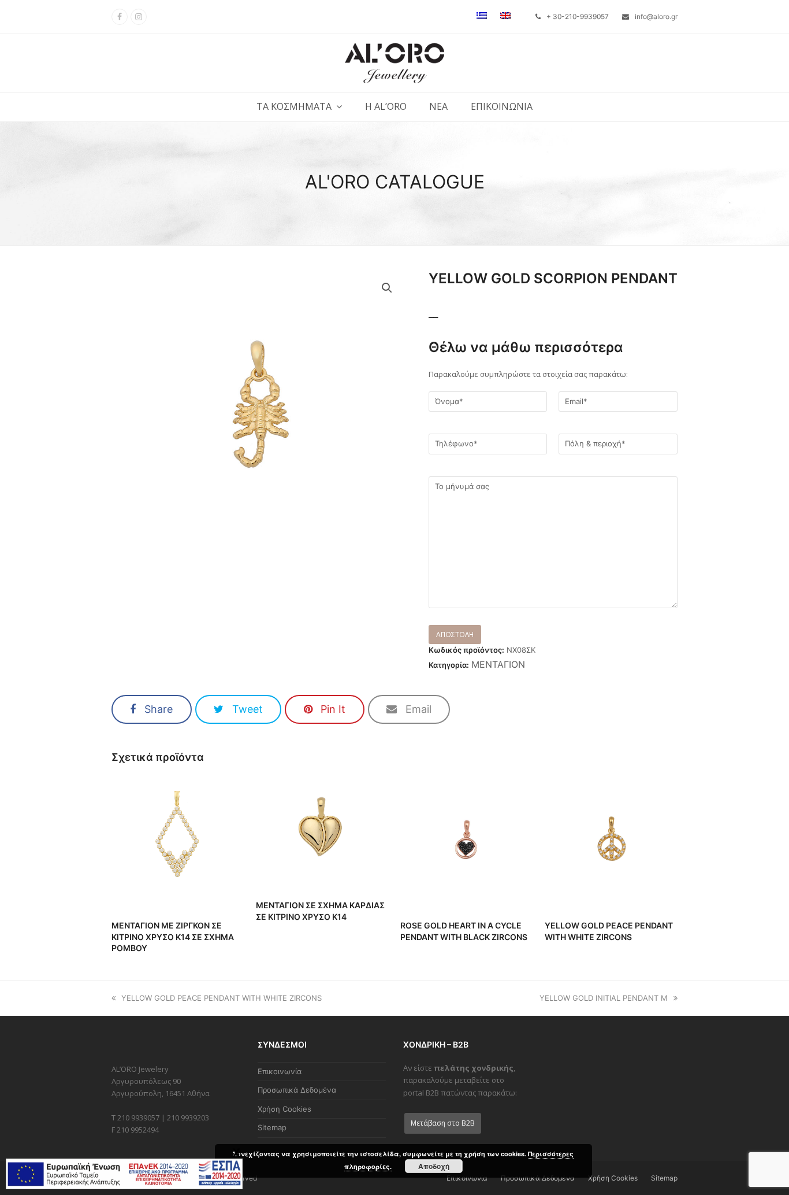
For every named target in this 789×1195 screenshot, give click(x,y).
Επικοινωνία (280, 1071)
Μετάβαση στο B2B (443, 1123)
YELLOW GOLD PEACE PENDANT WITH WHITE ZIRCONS (221, 997)
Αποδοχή (433, 1166)
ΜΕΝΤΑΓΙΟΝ (498, 664)
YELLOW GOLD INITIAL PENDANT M (603, 997)
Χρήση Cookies (284, 1108)
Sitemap (272, 1127)
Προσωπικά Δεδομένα (297, 1089)
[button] (151, 709)
